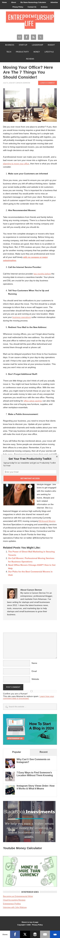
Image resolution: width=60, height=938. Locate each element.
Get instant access (30, 478)
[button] (30, 458)
